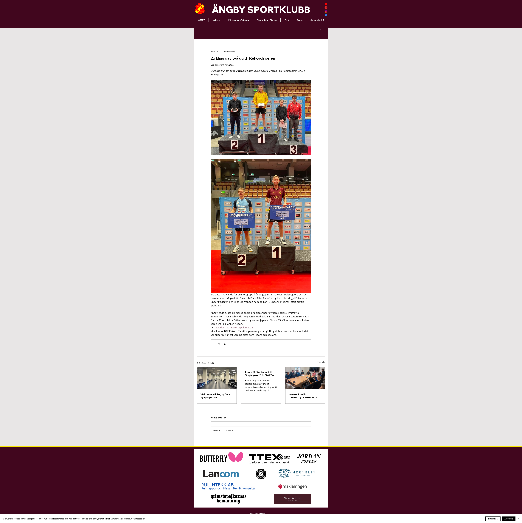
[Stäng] (518, 518)
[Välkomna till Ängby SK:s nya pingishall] (217, 378)
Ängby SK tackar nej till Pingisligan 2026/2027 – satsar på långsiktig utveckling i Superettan (259, 374)
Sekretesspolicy (138, 518)
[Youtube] (325, 3)
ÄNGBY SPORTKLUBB (261, 9)
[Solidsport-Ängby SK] (325, 7)
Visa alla (321, 362)
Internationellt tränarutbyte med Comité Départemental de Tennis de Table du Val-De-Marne (304, 396)
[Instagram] (325, 11)
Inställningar (493, 518)
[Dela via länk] (232, 344)
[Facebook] (325, 15)
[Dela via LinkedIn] (225, 344)
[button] (321, 29)
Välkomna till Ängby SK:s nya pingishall (215, 396)
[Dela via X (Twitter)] (218, 344)
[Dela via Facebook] (212, 344)
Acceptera (508, 518)
